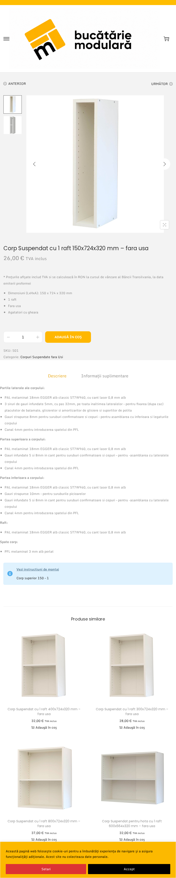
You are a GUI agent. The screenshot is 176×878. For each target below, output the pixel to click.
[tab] (57, 376)
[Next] (164, 164)
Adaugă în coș (68, 337)
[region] (88, 860)
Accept (129, 869)
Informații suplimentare (104, 376)
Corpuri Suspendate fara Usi (41, 356)
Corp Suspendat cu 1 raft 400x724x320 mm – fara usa (44, 711)
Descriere (57, 376)
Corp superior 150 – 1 (32, 578)
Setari (46, 869)
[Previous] (34, 164)
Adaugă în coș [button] (46, 727)
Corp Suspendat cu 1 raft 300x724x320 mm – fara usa (132, 711)
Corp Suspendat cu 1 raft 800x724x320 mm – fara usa (44, 823)
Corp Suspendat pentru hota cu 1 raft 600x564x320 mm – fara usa (132, 823)
